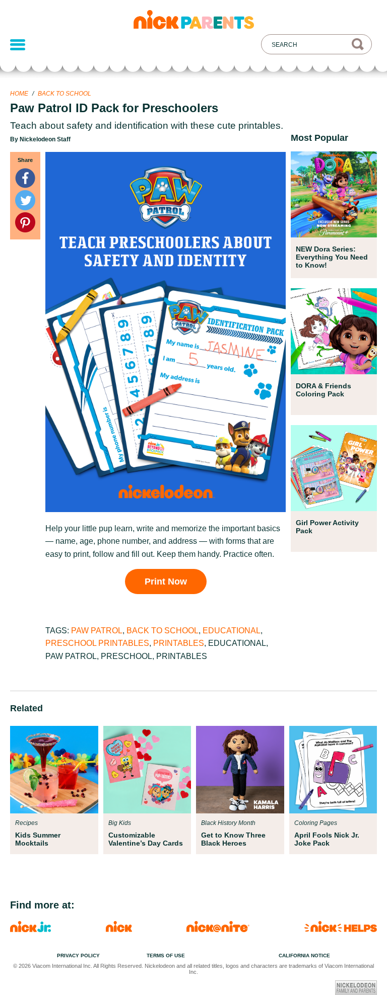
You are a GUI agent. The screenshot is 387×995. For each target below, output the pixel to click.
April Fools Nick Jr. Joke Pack (326, 839)
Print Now (166, 581)
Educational (232, 630)
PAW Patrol (96, 630)
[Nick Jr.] (30, 929)
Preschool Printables (97, 643)
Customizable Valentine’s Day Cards (145, 839)
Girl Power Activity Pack (327, 527)
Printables (178, 643)
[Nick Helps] (340, 929)
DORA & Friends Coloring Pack (323, 390)
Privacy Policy (78, 955)
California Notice (304, 955)
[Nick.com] (119, 929)
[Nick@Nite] (217, 929)
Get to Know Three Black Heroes (233, 839)
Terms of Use (166, 955)
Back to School (64, 93)
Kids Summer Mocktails (37, 839)
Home (19, 93)
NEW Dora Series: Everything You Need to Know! (332, 257)
